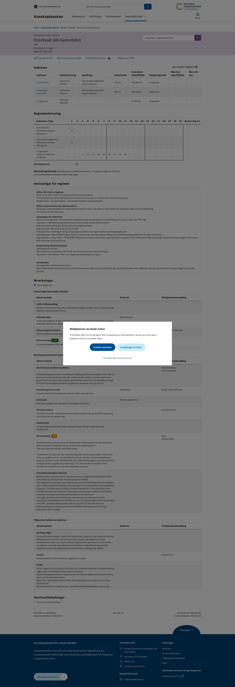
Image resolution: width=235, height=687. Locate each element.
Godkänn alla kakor (102, 347)
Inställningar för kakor (131, 347)
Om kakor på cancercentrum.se (117, 358)
